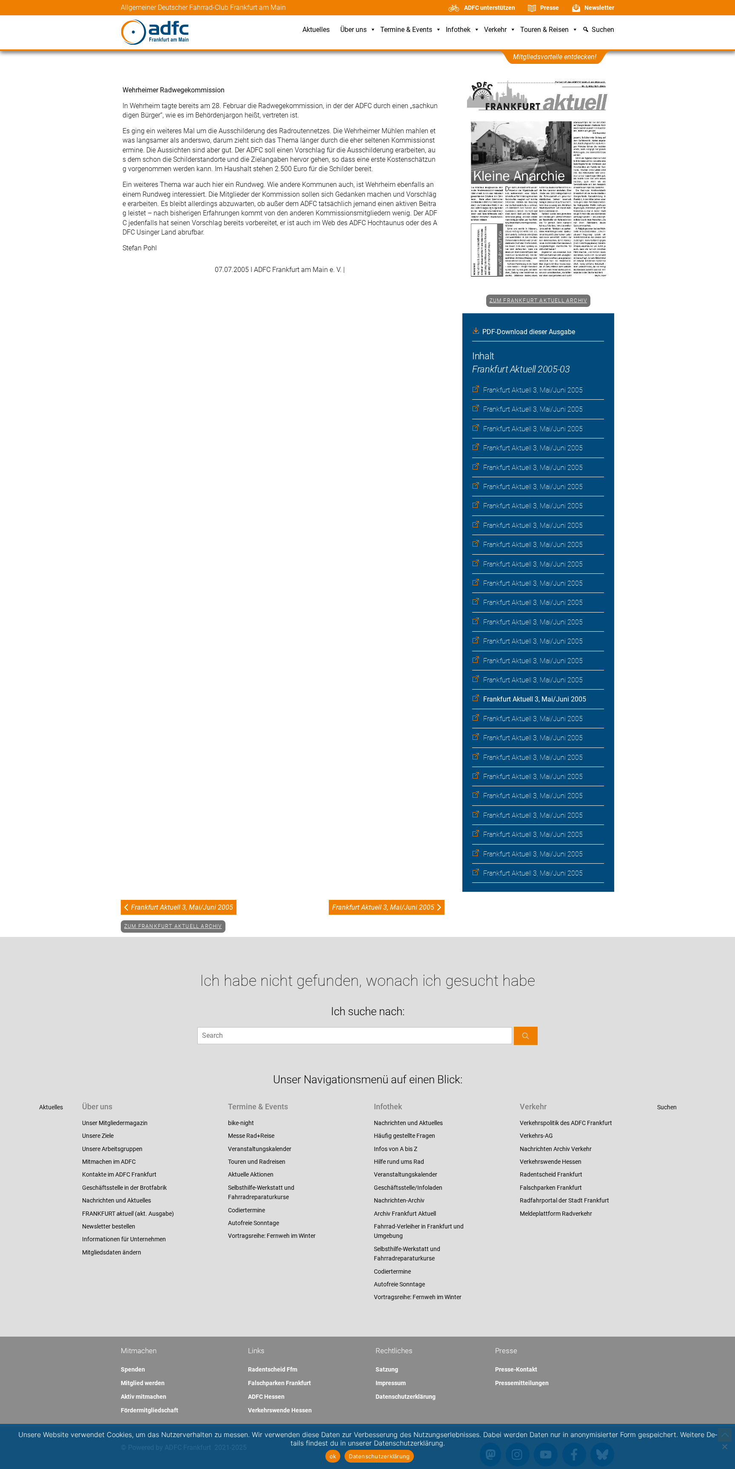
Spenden (133, 1369)
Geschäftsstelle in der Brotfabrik (124, 1187)
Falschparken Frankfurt (551, 1187)
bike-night (241, 1123)
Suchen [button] (603, 30)
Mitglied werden (143, 1383)
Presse (549, 7)
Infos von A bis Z (395, 1148)
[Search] (526, 1036)
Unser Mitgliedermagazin (115, 1123)
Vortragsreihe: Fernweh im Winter (272, 1235)
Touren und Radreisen (256, 1161)
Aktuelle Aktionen (250, 1174)
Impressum (391, 1383)
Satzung (387, 1369)
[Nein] (724, 1446)
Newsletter (599, 7)
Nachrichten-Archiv (399, 1200)
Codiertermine (246, 1210)
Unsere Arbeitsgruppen (112, 1148)
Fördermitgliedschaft (149, 1410)
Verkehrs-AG (536, 1135)
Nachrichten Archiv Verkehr (556, 1148)
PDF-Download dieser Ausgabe (528, 332)
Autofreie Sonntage (253, 1223)
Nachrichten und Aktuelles (116, 1200)
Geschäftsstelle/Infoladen (408, 1187)
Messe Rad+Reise (251, 1135)
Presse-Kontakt (516, 1369)
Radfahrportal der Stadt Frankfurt (564, 1200)
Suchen (667, 1107)
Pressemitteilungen (522, 1383)
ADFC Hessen (266, 1396)
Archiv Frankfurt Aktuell (405, 1213)
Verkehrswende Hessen (550, 1161)
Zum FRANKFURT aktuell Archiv (538, 301)
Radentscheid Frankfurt (551, 1174)
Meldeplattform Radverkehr (556, 1213)
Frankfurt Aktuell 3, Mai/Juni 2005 (533, 390)
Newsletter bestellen (108, 1226)
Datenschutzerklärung (406, 1396)
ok (333, 1456)
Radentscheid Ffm (272, 1369)
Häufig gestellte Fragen (404, 1135)
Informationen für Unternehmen (124, 1239)
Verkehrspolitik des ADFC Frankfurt (566, 1123)
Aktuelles (316, 30)
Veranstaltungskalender (259, 1148)
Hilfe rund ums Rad (399, 1161)
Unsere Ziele (98, 1135)
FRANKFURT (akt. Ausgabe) (128, 1213)
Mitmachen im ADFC (109, 1161)
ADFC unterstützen (489, 7)
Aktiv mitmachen (143, 1396)
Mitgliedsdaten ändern (111, 1252)
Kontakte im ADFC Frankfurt (119, 1174)
